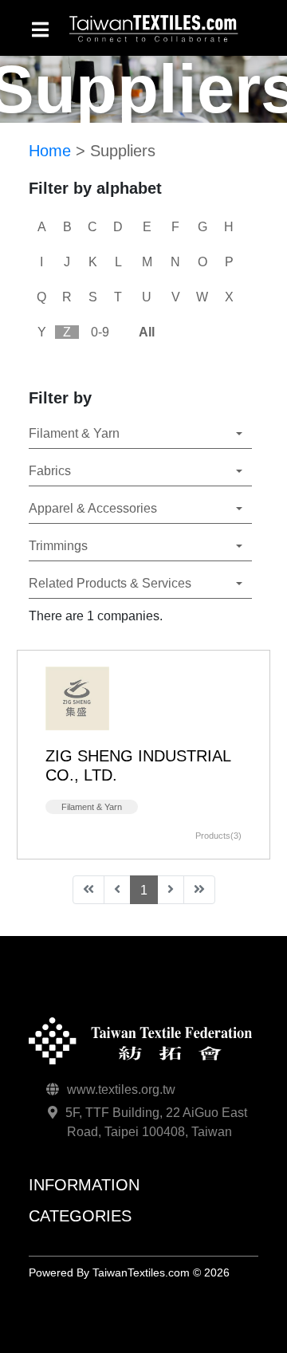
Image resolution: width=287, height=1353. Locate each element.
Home (50, 150)
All (147, 332)
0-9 (100, 332)
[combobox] (140, 434)
